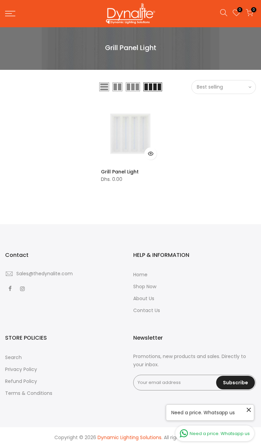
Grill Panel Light (120, 171)
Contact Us (146, 310)
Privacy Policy (21, 369)
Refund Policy (21, 381)
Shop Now (144, 286)
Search (13, 357)
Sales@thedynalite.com (44, 273)
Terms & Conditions (28, 393)
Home (140, 274)
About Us (143, 298)
